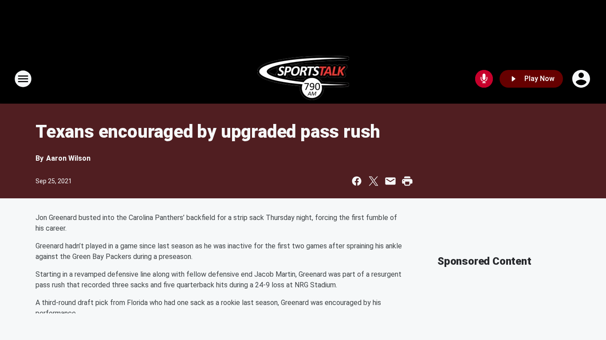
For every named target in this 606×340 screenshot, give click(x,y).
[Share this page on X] (373, 181)
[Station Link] (303, 79)
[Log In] (582, 79)
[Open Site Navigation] (23, 79)
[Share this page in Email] (390, 181)
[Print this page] (407, 181)
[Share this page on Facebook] (356, 181)
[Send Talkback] (484, 79)
